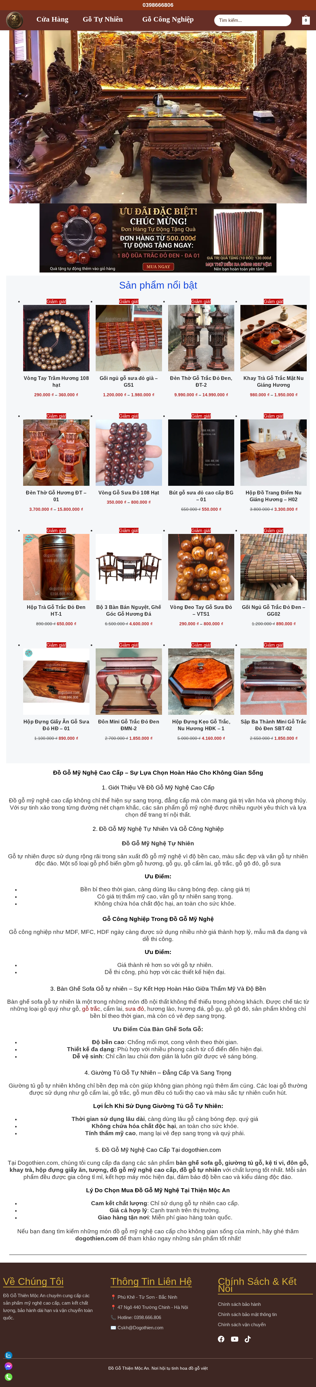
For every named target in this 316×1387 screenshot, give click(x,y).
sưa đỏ (134, 1009)
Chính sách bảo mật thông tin (247, 1314)
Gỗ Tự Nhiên (103, 20)
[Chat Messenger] (157, 1366)
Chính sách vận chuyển (242, 1324)
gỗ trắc (91, 1009)
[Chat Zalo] (157, 1355)
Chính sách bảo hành (239, 1304)
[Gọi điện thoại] (157, 1377)
